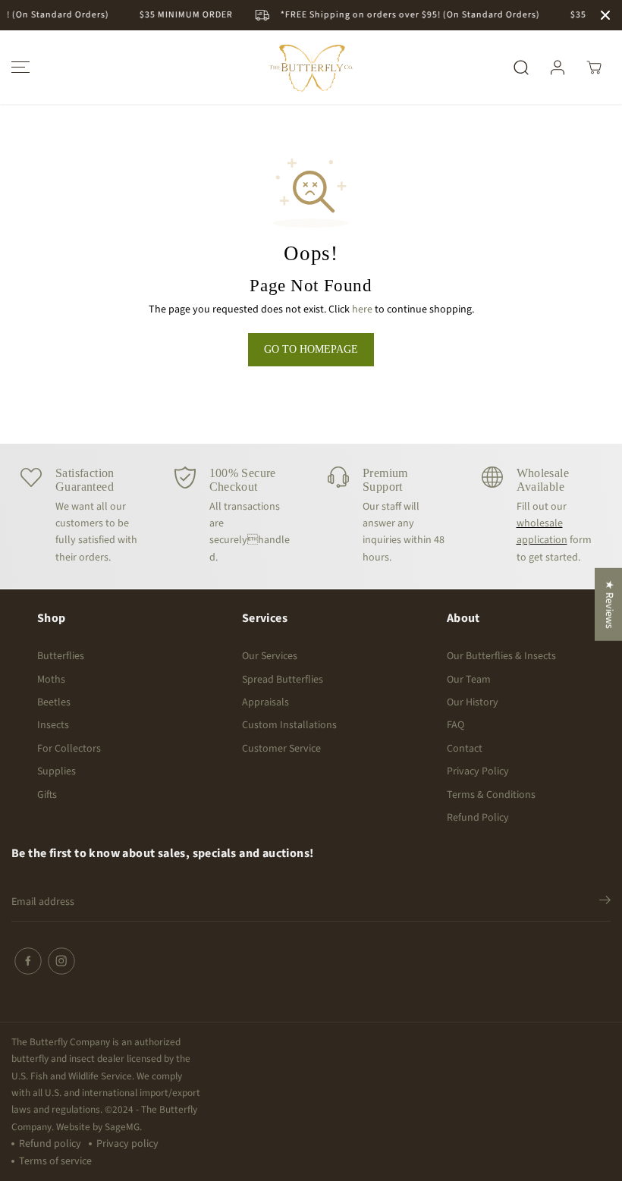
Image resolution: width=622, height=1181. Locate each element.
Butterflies (60, 656)
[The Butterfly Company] (311, 67)
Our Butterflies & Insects (501, 656)
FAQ (455, 725)
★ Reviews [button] (609, 604)
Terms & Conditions (491, 795)
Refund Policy (478, 817)
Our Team (469, 679)
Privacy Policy (478, 771)
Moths (51, 679)
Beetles (54, 702)
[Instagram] (61, 961)
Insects (53, 725)
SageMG (122, 1127)
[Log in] (557, 67)
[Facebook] (28, 961)
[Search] (521, 67)
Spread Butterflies (282, 679)
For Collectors (69, 748)
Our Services (269, 656)
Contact (464, 748)
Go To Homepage (311, 349)
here (362, 309)
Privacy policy (127, 1143)
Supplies (56, 771)
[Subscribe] (605, 903)
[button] (18, 67)
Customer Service (281, 748)
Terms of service (55, 1161)
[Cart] (594, 67)
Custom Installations (289, 725)
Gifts (47, 795)
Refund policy (50, 1143)
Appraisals (265, 702)
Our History (472, 702)
